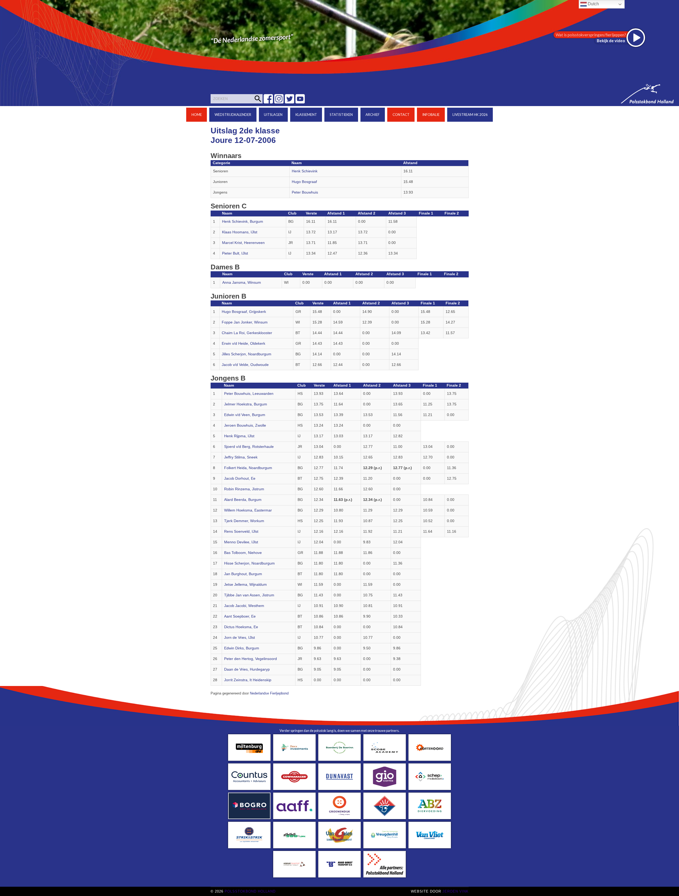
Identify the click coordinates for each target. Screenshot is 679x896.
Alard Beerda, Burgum (243, 500)
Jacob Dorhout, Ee (239, 478)
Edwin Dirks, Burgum (241, 648)
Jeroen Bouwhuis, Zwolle (245, 425)
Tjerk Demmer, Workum (244, 521)
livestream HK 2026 (470, 114)
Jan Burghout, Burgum (243, 574)
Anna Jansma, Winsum (241, 283)
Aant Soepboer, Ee (240, 616)
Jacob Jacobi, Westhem (244, 606)
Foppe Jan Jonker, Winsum (245, 322)
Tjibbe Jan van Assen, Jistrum (249, 595)
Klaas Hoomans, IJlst (239, 232)
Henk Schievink (304, 171)
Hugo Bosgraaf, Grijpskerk (244, 312)
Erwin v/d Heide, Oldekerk (243, 344)
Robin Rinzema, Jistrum (244, 489)
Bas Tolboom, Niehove (243, 553)
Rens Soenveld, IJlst (241, 532)
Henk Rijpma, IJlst (239, 436)
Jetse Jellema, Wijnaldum (245, 585)
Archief (372, 114)
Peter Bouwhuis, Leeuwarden (248, 394)
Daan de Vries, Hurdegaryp (247, 669)
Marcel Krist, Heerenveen (243, 243)
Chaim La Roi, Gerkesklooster (247, 333)
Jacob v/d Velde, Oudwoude (245, 365)
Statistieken (341, 114)
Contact (401, 114)
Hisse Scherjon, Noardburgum (249, 563)
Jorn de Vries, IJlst (239, 638)
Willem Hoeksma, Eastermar (248, 510)
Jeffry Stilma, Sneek (241, 457)
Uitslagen (273, 114)
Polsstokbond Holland (250, 891)
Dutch (593, 4)
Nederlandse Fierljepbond (269, 693)
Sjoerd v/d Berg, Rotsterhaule (249, 447)
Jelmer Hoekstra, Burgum (245, 404)
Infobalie (430, 114)
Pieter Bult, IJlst (235, 253)
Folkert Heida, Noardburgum (248, 468)
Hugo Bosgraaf (304, 182)
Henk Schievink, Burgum (242, 222)
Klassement (306, 114)
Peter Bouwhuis (305, 192)
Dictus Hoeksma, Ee (241, 627)
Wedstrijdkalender (233, 114)
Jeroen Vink (455, 891)
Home (196, 114)
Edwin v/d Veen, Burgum (244, 415)
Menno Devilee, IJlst (241, 542)
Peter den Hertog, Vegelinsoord (250, 659)
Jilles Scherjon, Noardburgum (246, 354)
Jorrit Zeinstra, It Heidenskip (247, 680)
